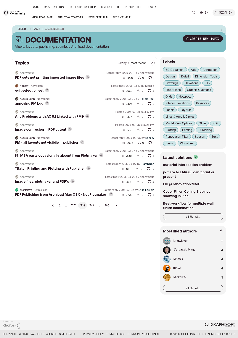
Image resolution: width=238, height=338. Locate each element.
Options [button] (220, 29)
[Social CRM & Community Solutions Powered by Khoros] (11, 324)
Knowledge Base (54, 7)
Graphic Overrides (199, 90)
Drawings (171, 83)
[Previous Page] (53, 205)
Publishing (205, 130)
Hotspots (185, 96)
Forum (35, 7)
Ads (193, 70)
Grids (168, 96)
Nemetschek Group (221, 334)
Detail (185, 76)
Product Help (134, 7)
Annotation (210, 70)
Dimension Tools (206, 76)
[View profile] (16, 86)
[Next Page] (116, 205)
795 (107, 205)
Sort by (122, 62)
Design (170, 76)
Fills (207, 83)
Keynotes (202, 103)
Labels (169, 110)
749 (91, 205)
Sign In (225, 12)
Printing (187, 130)
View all (193, 217)
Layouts (186, 110)
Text (214, 136)
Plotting (170, 130)
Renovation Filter (176, 136)
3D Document (174, 70)
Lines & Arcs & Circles (179, 116)
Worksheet (187, 143)
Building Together (83, 7)
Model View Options (178, 123)
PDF (216, 123)
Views (169, 143)
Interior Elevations (177, 103)
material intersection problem (187, 165)
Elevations (191, 83)
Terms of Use (115, 334)
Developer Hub (110, 7)
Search (194, 12)
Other (202, 123)
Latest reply (114, 72)
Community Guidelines (143, 334)
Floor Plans (173, 90)
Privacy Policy (93, 334)
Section (200, 136)
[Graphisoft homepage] (220, 325)
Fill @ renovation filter (181, 184)
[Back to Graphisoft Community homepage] (15, 12)
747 (73, 205)
